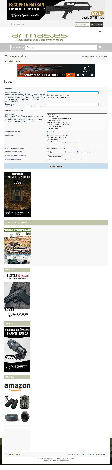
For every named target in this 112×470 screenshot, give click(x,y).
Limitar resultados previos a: (15, 156)
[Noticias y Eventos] (77, 120)
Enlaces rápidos (14, 56)
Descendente (84, 152)
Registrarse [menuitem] (89, 56)
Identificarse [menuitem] (102, 56)
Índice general (14, 454)
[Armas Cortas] (77, 128)
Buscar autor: (10, 104)
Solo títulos (53, 140)
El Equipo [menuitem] (87, 454)
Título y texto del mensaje (58, 135)
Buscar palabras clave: (13, 92)
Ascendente (70, 152)
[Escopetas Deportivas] (77, 126)
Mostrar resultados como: (14, 148)
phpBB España (64, 460)
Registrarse (97, 24)
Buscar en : (9, 135)
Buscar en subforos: (12, 132)
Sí (50, 132)
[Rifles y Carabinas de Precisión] (77, 124)
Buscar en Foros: (11, 114)
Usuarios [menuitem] (98, 454)
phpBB (50, 458)
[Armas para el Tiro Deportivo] (77, 122)
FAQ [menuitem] (25, 56)
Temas (62, 148)
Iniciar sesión (82, 24)
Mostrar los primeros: (13, 159)
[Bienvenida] (77, 115)
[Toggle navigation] (100, 32)
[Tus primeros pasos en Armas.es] (77, 118)
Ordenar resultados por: (14, 152)
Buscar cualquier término (58, 97)
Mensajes (53, 148)
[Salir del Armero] (77, 117)
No (55, 132)
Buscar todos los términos (59, 95)
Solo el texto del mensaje (58, 137)
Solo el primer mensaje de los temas (62, 142)
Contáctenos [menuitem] (75, 454)
